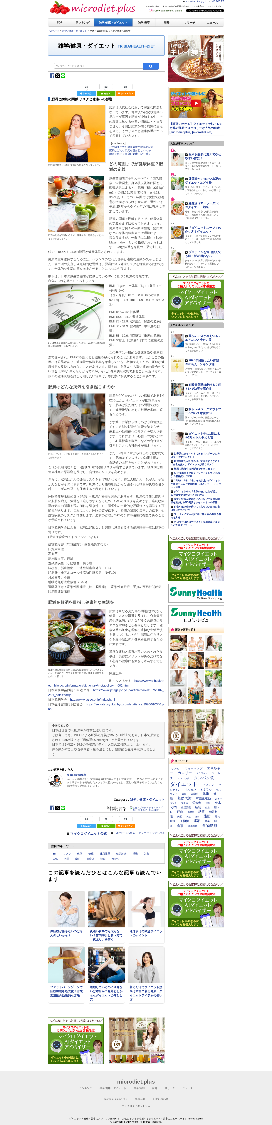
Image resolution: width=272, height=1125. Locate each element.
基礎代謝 (184, 798)
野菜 (207, 821)
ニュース (212, 22)
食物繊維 (210, 825)
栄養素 (196, 802)
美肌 (189, 816)
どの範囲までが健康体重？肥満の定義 (131, 147)
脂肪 (77, 858)
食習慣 (115, 858)
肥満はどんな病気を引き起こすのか (130, 150)
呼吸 (135, 853)
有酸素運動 (203, 798)
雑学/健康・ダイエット (113, 22)
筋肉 (180, 811)
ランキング (83, 22)
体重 (206, 794)
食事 (180, 826)
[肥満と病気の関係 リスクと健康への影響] (76, 160)
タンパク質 (204, 778)
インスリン (175, 769)
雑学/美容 (144, 22)
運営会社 (140, 1098)
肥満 (66, 858)
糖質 (201, 811)
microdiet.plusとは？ (196, 1)
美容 (179, 816)
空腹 (207, 807)
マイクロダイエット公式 (88, 833)
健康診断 (121, 853)
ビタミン (208, 784)
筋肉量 (191, 812)
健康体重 (105, 853)
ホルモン (190, 789)
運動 (102, 858)
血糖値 (90, 858)
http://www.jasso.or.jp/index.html (92, 699)
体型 (79, 853)
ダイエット (184, 784)
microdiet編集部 (76, 774)
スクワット (201, 773)
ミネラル (205, 789)
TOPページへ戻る (124, 832)
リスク (67, 853)
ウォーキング (193, 768)
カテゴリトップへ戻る (152, 832)
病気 (55, 858)
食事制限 (193, 826)
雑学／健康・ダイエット (147, 799)
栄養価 (184, 803)
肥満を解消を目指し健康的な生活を (130, 153)
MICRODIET (217, 1)
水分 (208, 803)
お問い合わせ (160, 1098)
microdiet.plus (136, 1082)
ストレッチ (183, 778)
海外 (166, 22)
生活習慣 (186, 807)
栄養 (146, 853)
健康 (91, 853)
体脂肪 (194, 793)
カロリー (185, 773)
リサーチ (189, 22)
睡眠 (198, 807)
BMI (55, 853)
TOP (60, 22)
